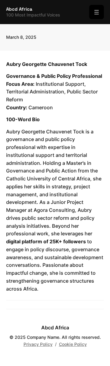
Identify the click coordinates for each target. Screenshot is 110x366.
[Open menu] (96, 12)
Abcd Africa (19, 9)
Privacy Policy (38, 344)
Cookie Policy (73, 344)
